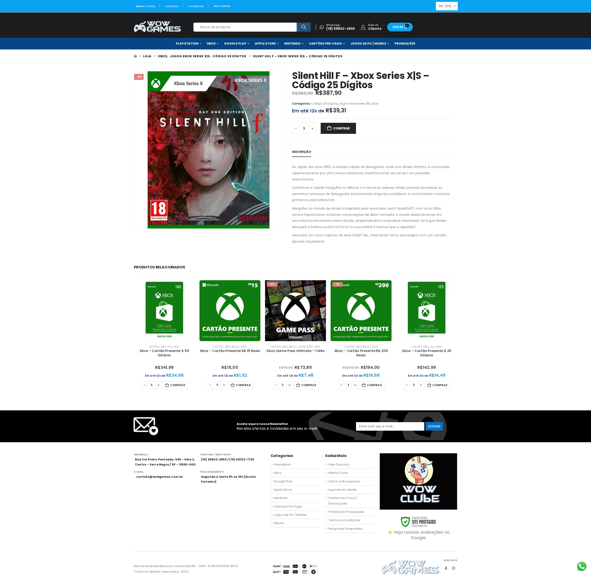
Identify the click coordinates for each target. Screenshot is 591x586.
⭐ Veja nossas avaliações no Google (418, 535)
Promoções (405, 43)
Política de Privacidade (347, 512)
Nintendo (292, 43)
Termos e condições (345, 520)
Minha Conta (145, 6)
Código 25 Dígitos (324, 103)
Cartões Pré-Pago (325, 43)
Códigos (172, 6)
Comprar (341, 128)
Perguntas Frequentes (346, 528)
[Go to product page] (164, 310)
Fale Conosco (339, 464)
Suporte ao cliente (343, 489)
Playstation (187, 43)
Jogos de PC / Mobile (368, 43)
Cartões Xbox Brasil (226, 347)
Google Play (235, 43)
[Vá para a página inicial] (135, 56)
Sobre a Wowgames (344, 481)
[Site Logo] (157, 27)
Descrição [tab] (301, 152)
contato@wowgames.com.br (159, 477)
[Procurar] (304, 27)
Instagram (222, 6)
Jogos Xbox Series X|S (354, 103)
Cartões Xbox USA (160, 347)
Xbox (211, 43)
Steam (279, 523)
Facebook (196, 6)
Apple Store (265, 43)
